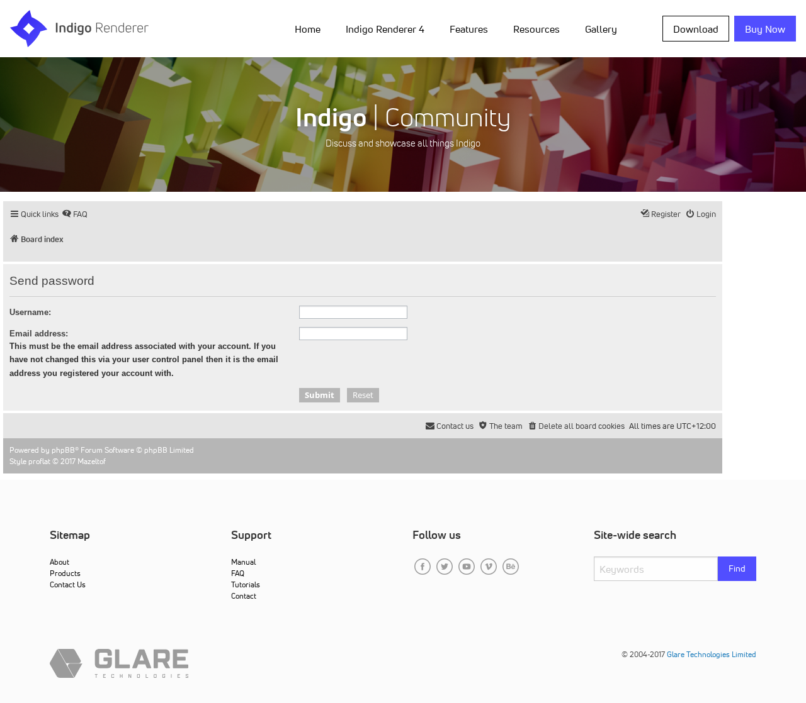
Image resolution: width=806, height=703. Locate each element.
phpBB (63, 450)
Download (695, 29)
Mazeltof (91, 461)
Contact (243, 595)
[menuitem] (310, 28)
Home (308, 29)
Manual (243, 561)
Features (469, 29)
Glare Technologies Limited (711, 654)
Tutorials (245, 584)
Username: (30, 312)
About (59, 561)
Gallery (601, 29)
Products (65, 573)
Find (737, 568)
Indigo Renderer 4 (385, 29)
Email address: (38, 333)
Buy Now (765, 29)
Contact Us (68, 584)
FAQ (237, 573)
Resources (536, 29)
